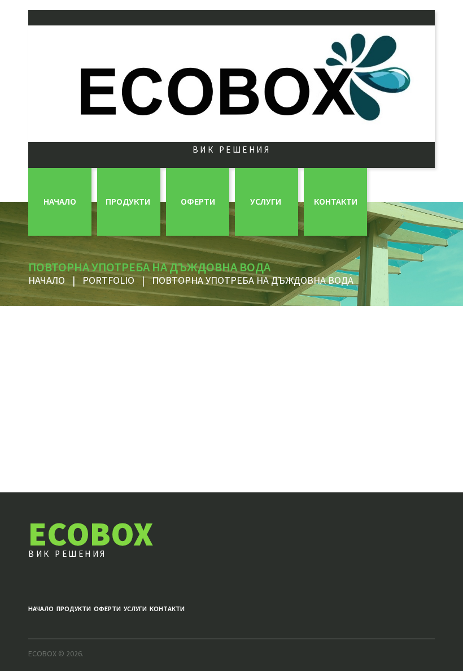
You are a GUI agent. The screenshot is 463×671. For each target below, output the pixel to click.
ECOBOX (90, 533)
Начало (59, 201)
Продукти (128, 201)
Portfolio (108, 280)
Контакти (335, 201)
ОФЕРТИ (198, 201)
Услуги (265, 201)
